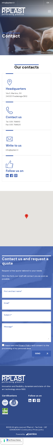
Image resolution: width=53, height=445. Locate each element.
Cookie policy (27, 430)
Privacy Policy (25, 345)
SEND (37, 353)
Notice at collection (8, 443)
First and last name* (13, 291)
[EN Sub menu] (50, 2)
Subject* (8, 315)
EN (48, 2)
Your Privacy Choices (14, 440)
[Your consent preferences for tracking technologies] (4, 440)
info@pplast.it (8, 2)
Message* (8, 326)
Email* (6, 303)
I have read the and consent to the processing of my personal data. (25, 347)
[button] (26, 216)
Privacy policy (38, 430)
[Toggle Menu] (49, 11)
